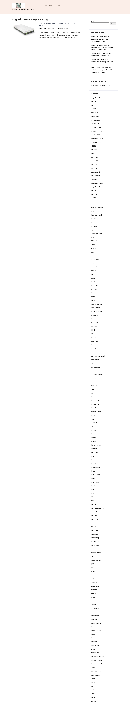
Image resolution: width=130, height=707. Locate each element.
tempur (93, 612)
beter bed (94, 323)
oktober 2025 (96, 135)
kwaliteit (94, 449)
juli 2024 (94, 191)
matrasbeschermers (98, 512)
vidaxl (93, 682)
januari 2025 (95, 168)
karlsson (94, 430)
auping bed (95, 267)
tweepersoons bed (97, 657)
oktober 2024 (96, 179)
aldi (92, 256)
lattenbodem (95, 475)
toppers (94, 638)
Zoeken (93, 21)
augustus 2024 (96, 187)
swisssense (95, 608)
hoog (93, 415)
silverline (94, 582)
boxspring (94, 341)
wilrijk (93, 697)
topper (93, 634)
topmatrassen (96, 631)
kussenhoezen (96, 445)
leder (93, 478)
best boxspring (96, 304)
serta (93, 579)
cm (92, 352)
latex (93, 471)
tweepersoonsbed (97, 660)
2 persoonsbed (96, 234)
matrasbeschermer (98, 508)
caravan (94, 349)
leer (92, 490)
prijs (92, 564)
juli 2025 (94, 146)
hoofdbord (95, 404)
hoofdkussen (95, 408)
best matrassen (96, 308)
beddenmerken (96, 293)
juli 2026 (94, 102)
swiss (93, 597)
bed (92, 274)
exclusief (94, 386)
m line (93, 501)
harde (93, 393)
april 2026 (94, 113)
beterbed (94, 326)
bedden (94, 289)
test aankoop (96, 616)
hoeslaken (94, 397)
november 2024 (96, 176)
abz (92, 252)
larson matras (96, 467)
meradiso (94, 519)
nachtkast (94, 534)
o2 (92, 556)
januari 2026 (95, 124)
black (93, 330)
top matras (95, 619)
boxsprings (95, 345)
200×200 (94, 241)
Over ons (48, 5)
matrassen (95, 516)
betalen (94, 319)
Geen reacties (53, 28)
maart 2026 (95, 116)
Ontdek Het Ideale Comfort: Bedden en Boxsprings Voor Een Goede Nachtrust (102, 61)
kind (92, 434)
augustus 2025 (96, 142)
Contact (58, 5)
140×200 (94, 222)
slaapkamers (95, 586)
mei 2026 (94, 109)
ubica (93, 668)
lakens (93, 464)
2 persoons (95, 230)
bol (92, 334)
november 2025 (96, 131)
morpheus (94, 530)
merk (93, 523)
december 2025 (96, 127)
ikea (92, 419)
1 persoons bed (96, 215)
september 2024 (97, 183)
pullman (94, 571)
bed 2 (93, 282)
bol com (94, 337)
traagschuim (95, 645)
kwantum (94, 452)
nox (92, 549)
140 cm (93, 219)
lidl (92, 497)
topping (94, 642)
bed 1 (93, 278)
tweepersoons (96, 653)
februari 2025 (95, 165)
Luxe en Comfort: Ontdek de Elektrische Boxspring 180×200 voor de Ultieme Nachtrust (103, 70)
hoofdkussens (96, 412)
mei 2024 (94, 198)
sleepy (93, 593)
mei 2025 (94, 153)
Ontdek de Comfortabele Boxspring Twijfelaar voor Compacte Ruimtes (100, 39)
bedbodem (95, 286)
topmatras (95, 627)
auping (93, 263)
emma (93, 378)
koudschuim (95, 441)
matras (93, 504)
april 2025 (94, 157)
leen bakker (95, 482)
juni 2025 (94, 150)
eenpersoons (95, 367)
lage (92, 460)
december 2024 (96, 172)
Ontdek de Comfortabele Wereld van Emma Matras (58, 24)
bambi (93, 271)
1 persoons (95, 211)
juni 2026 (94, 105)
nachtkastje (95, 538)
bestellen (94, 315)
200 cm (93, 237)
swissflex (94, 605)
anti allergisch (96, 260)
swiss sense (95, 601)
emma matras (64, 28)
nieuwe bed (95, 545)
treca (93, 649)
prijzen (93, 567)
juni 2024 (94, 194)
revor (93, 575)
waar (93, 686)
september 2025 (97, 139)
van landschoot (96, 675)
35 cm (93, 245)
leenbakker (95, 486)
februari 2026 (95, 120)
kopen (93, 438)
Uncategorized (96, 671)
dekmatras (95, 360)
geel (92, 389)
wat (92, 690)
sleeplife (94, 590)
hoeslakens (95, 401)
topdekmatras (96, 623)
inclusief (94, 423)
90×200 (93, 248)
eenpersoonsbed (97, 375)
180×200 (94, 226)
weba (93, 694)
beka (93, 300)
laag (92, 456)
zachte (93, 701)
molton (93, 527)
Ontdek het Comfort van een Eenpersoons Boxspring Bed (101, 54)
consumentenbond (98, 356)
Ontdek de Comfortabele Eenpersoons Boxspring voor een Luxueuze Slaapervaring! (102, 47)
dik (92, 363)
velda (93, 679)
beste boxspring (96, 311)
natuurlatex (95, 541)
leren (93, 493)
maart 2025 (95, 161)
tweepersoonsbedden (99, 664)
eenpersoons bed (97, 371)
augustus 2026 (96, 98)
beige (93, 297)
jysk (92, 426)
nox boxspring (96, 553)
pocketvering (96, 560)
